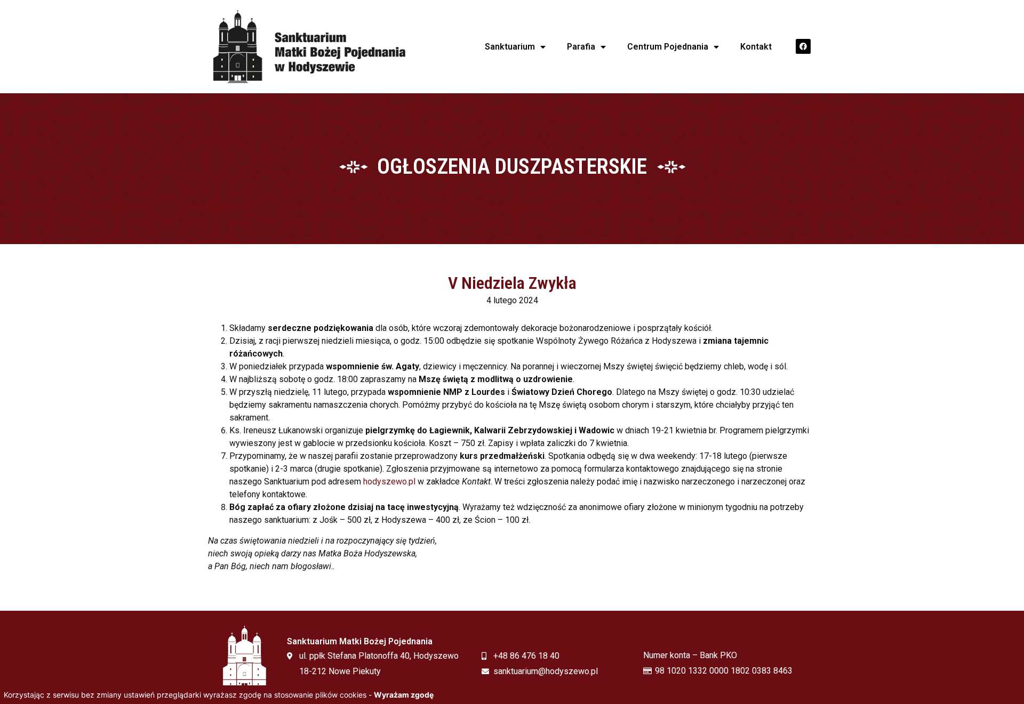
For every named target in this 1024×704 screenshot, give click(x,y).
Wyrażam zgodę (404, 694)
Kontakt (756, 47)
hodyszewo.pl (389, 481)
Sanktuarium (510, 47)
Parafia (581, 47)
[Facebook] (803, 46)
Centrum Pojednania (667, 47)
